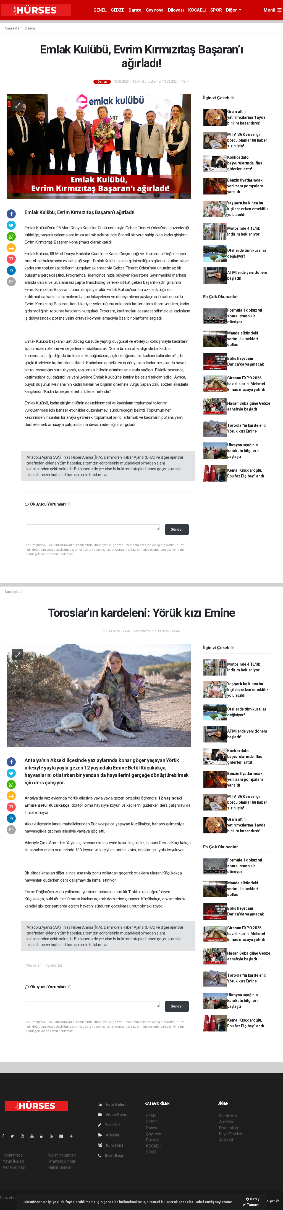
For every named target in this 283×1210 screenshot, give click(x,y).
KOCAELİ (197, 10)
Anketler (226, 1122)
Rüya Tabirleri (230, 1134)
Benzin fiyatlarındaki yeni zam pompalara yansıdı (245, 186)
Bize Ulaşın (114, 1155)
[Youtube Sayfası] (34, 1136)
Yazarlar (112, 1125)
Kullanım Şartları (62, 1155)
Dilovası (176, 10)
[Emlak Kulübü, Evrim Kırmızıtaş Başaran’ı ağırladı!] (99, 146)
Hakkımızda (13, 1155)
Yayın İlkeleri (13, 1161)
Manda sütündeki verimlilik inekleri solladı (242, 339)
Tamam (253, 1205)
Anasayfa (12, 28)
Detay (254, 1199)
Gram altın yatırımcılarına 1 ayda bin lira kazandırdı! (246, 117)
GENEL (99, 10)
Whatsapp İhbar (61, 1161)
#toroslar (33, 965)
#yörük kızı (54, 965)
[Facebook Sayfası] (5, 1136)
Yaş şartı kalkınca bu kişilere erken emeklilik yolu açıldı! (247, 209)
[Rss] (53, 1136)
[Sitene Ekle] (73, 1136)
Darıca (135, 10)
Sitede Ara (228, 1116)
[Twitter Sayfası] (15, 1136)
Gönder (177, 529)
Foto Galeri (115, 1104)
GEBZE (117, 10)
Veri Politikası (14, 1167)
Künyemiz (114, 1145)
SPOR (216, 10)
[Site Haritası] (63, 1136)
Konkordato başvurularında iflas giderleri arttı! (244, 163)
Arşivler (112, 1135)
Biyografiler (229, 1128)
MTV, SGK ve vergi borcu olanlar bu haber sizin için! (247, 140)
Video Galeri (116, 1114)
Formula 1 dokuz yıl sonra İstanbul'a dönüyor (244, 316)
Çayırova (155, 10)
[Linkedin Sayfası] (44, 1136)
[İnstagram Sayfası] (24, 1136)
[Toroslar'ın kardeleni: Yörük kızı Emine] (99, 695)
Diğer (232, 10)
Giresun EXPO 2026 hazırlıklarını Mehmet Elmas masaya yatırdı (246, 384)
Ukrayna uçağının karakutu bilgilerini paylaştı (244, 451)
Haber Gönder (60, 1167)
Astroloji (226, 1140)
